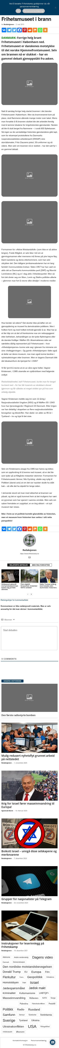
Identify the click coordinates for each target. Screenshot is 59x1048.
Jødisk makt (37, 988)
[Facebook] (19, 30)
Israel (34, 982)
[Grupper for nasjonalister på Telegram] (29, 881)
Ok (18, 11)
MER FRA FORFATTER (41, 565)
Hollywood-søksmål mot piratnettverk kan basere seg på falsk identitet (9, 586)
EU (25, 972)
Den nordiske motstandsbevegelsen (27, 966)
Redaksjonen (9, 24)
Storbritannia (46, 1015)
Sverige (9, 1020)
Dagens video (42, 957)
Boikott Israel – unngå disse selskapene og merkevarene (29, 853)
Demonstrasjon (19, 962)
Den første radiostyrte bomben (18, 715)
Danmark (6, 962)
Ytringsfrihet (45, 1026)
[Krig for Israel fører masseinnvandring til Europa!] (29, 786)
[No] (55, 7)
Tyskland (23, 1020)
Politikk (8, 1009)
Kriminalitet (9, 993)
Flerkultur (9, 977)
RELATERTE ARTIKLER (19, 565)
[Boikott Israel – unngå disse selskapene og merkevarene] (29, 833)
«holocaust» (7, 1032)
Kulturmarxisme (27, 993)
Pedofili (52, 1003)
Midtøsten (33, 998)
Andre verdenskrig (21, 957)
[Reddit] (29, 30)
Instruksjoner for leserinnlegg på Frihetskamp (22, 945)
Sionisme (32, 1015)
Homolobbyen (11, 982)
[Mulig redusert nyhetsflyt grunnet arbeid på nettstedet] (29, 738)
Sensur (22, 1015)
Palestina (24, 1003)
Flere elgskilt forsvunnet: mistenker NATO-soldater (29, 586)
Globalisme (50, 977)
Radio (20, 1009)
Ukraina (35, 1020)
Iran (24, 982)
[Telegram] (9, 30)
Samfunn (9, 1015)
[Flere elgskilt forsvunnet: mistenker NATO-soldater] (29, 576)
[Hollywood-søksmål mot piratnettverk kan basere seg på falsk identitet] (10, 576)
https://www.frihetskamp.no (29, 553)
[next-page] (31, 594)
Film (47, 972)
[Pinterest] (24, 30)
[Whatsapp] (40, 30)
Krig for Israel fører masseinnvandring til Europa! (27, 805)
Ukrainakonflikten (13, 1026)
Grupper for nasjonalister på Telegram (26, 899)
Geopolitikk (35, 977)
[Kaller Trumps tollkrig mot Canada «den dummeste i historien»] (49, 576)
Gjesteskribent (7, 811)
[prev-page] (27, 594)
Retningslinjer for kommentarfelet (14, 600)
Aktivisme (6, 957)
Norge (53, 998)
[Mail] (29, 558)
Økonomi (20, 1032)
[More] (45, 30)
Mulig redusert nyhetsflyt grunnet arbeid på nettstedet (28, 757)
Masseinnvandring (14, 997)
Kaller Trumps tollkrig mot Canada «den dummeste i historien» (48, 586)
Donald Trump (12, 971)
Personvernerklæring (38, 1040)
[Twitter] (14, 30)
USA (32, 1026)
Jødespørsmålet (14, 988)
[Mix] (35, 30)
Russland (34, 1009)
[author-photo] (29, 540)
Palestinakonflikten (38, 1003)
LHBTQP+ (44, 993)
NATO (44, 998)
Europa (36, 971)
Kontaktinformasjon (20, 1040)
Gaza (21, 977)
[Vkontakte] (4, 30)
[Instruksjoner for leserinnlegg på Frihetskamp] (29, 926)
